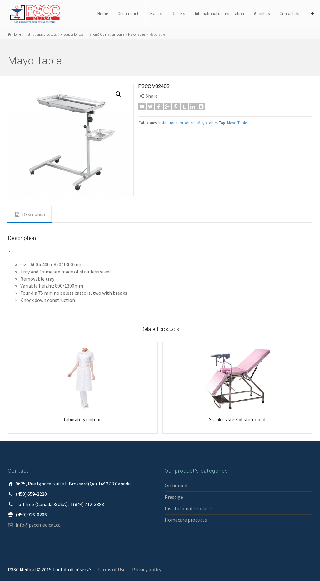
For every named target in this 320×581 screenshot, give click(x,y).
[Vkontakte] (201, 106)
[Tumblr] (184, 106)
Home (103, 13)
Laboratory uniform (83, 419)
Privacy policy (146, 569)
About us (262, 13)
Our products (129, 13)
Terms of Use (112, 569)
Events (156, 13)
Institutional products (176, 123)
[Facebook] (159, 106)
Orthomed (176, 485)
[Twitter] (150, 106)
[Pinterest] (176, 106)
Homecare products (186, 520)
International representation (219, 13)
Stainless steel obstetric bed (237, 419)
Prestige (174, 497)
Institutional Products (189, 508)
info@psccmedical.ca (38, 525)
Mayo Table (237, 123)
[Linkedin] (193, 106)
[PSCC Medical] (37, 13)
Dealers (178, 13)
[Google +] (167, 106)
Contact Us (289, 13)
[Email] (142, 106)
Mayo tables (208, 123)
